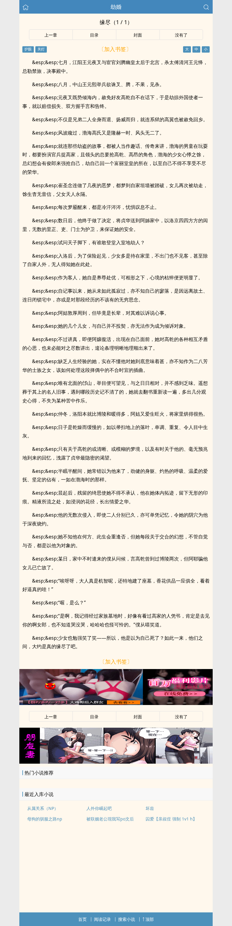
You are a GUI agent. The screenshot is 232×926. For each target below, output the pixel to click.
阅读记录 (102, 919)
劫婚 (116, 6)
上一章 (50, 35)
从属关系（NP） (42, 808)
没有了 (181, 35)
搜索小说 (126, 919)
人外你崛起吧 (99, 808)
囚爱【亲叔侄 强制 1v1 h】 (171, 819)
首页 (82, 919)
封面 (138, 35)
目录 (94, 35)
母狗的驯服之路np (44, 819)
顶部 (149, 919)
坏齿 (150, 808)
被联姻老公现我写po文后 (110, 819)
